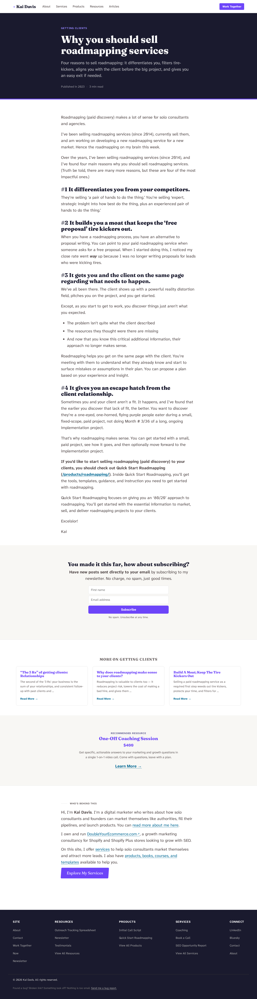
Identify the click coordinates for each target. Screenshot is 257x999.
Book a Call (183, 938)
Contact (18, 938)
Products (78, 6)
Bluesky (235, 938)
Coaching (182, 930)
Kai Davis (24, 6)
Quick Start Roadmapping (135, 938)
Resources (96, 6)
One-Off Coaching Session (128, 738)
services (102, 849)
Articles (114, 6)
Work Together (231, 6)
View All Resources (67, 953)
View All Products (130, 945)
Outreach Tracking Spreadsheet (75, 930)
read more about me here (155, 825)
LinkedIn (235, 930)
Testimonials (63, 945)
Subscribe (128, 609)
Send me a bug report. (104, 988)
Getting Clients (74, 28)
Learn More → (128, 766)
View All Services (187, 953)
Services (61, 6)
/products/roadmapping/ (85, 474)
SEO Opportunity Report (191, 945)
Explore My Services (84, 873)
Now (15, 953)
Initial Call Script (130, 930)
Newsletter (20, 961)
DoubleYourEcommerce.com (112, 834)
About (46, 6)
